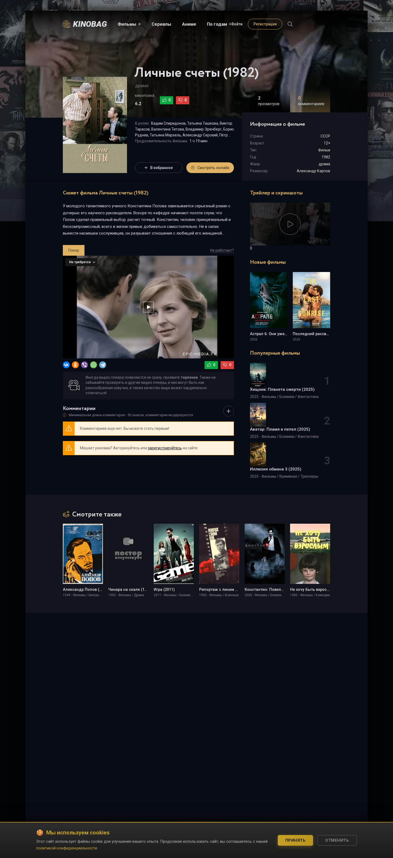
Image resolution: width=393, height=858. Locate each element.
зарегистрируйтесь (165, 448)
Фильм (324, 150)
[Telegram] (102, 364)
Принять (295, 840)
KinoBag (90, 24)
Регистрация (265, 24)
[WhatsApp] (93, 364)
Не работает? (222, 250)
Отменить (337, 840)
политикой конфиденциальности (66, 848)
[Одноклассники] (75, 364)
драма (141, 85)
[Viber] (84, 364)
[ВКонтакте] (66, 364)
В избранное (161, 168)
